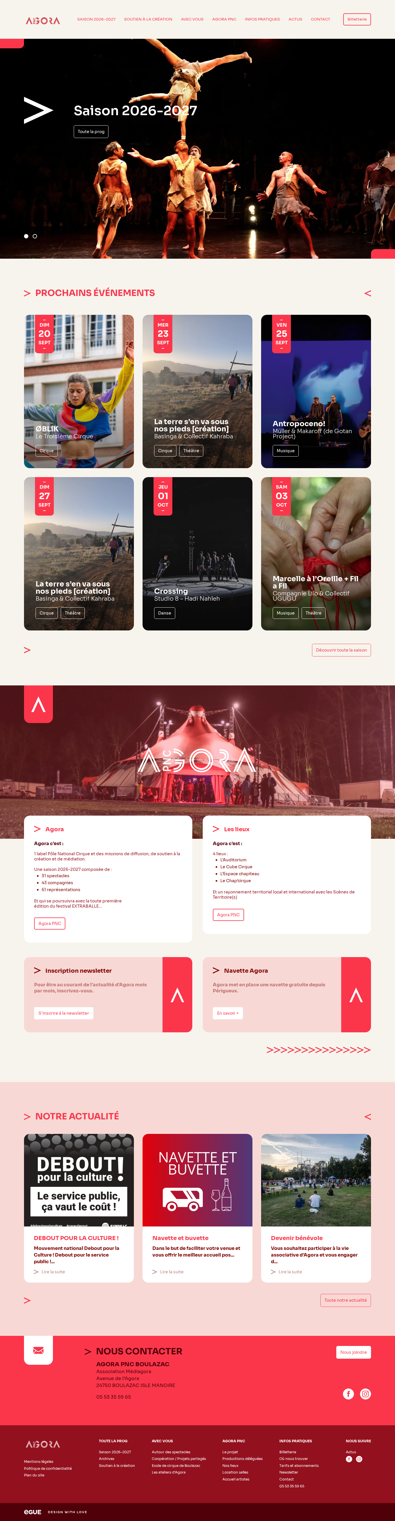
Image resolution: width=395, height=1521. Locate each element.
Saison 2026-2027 (96, 19)
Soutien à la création (148, 19)
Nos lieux (230, 1465)
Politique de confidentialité (48, 1468)
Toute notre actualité (345, 1300)
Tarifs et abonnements (299, 1465)
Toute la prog (91, 131)
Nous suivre (358, 1441)
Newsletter (288, 1472)
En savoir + (228, 1013)
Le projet (230, 1452)
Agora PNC (224, 19)
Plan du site (34, 1475)
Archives (106, 1458)
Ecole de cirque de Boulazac (176, 1465)
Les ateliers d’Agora (169, 1472)
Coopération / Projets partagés (179, 1458)
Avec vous (192, 19)
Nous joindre (353, 1352)
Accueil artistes (235, 1479)
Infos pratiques (262, 19)
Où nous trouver (293, 1458)
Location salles (235, 1472)
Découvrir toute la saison (341, 650)
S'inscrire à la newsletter (63, 1013)
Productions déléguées (242, 1458)
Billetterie (357, 19)
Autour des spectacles (171, 1452)
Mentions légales (38, 1461)
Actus (295, 19)
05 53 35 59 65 (113, 1397)
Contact (320, 19)
